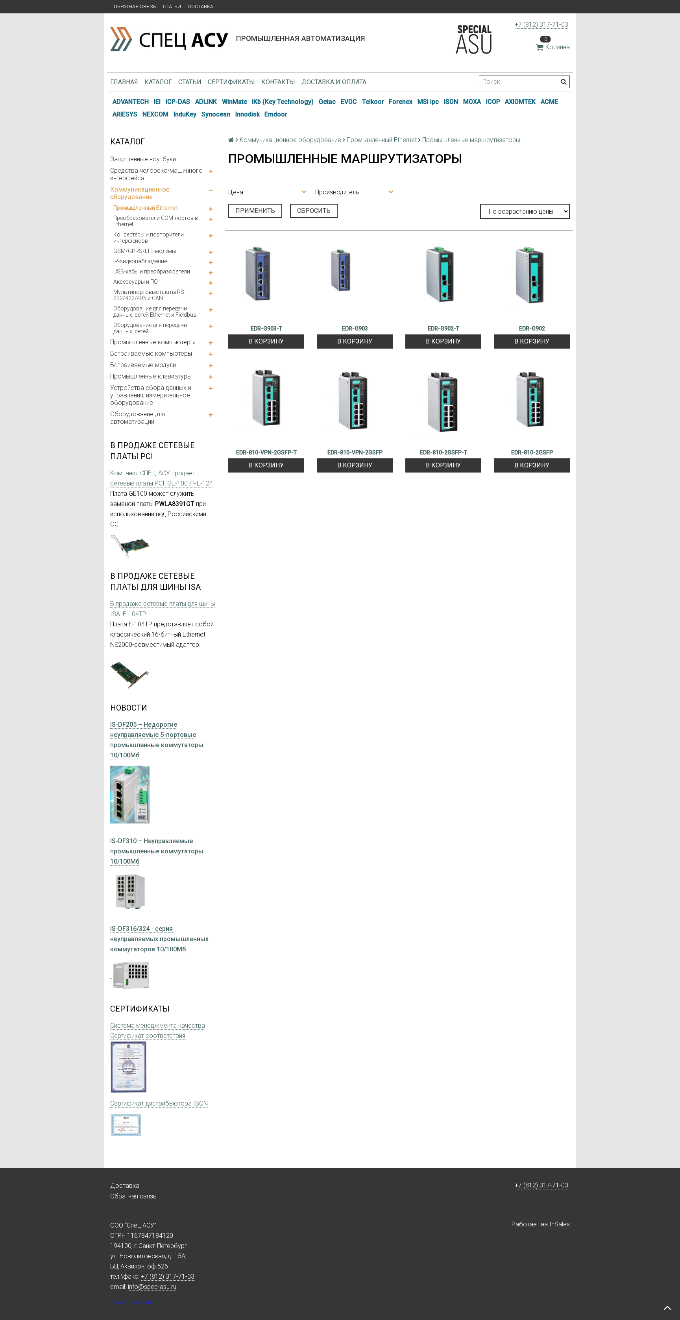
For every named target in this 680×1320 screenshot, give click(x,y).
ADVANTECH (131, 101)
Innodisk (247, 114)
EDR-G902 (532, 328)
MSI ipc (428, 101)
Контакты (278, 82)
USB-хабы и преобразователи (151, 271)
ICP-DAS (178, 101)
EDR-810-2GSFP (532, 452)
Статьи (172, 6)
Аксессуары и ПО (135, 282)
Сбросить (314, 210)
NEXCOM (155, 114)
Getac (327, 101)
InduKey (185, 114)
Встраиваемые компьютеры (151, 353)
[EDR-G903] (355, 281)
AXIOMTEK (520, 101)
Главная (124, 82)
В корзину (266, 341)
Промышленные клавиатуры (151, 376)
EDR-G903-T (266, 328)
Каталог (158, 82)
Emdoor (275, 114)
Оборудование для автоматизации (137, 417)
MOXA (472, 101)
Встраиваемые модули (143, 365)
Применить (255, 210)
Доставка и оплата (333, 82)
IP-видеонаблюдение (140, 261)
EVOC (349, 101)
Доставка (200, 6)
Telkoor (373, 101)
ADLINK (206, 101)
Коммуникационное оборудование (140, 193)
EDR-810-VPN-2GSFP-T (266, 452)
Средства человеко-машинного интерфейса (156, 174)
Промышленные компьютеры (152, 342)
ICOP (493, 101)
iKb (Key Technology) (283, 101)
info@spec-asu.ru (152, 1286)
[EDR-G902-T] (443, 281)
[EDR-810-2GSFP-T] (443, 405)
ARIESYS (125, 114)
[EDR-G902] (532, 281)
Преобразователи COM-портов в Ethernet (155, 221)
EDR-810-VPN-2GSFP (354, 452)
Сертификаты (231, 82)
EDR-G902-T (443, 328)
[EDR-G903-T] (266, 281)
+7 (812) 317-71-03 (541, 24)
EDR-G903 (355, 328)
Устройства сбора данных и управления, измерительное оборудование (150, 395)
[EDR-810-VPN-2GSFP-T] (266, 405)
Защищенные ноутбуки (143, 159)
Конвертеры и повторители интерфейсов (148, 237)
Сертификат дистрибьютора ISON (159, 1103)
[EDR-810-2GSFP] (532, 405)
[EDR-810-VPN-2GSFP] (355, 405)
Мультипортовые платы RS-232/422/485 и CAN (149, 295)
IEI (157, 101)
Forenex (400, 101)
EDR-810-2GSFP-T (443, 452)
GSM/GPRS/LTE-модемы (144, 251)
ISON (451, 101)
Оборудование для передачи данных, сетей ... (150, 328)
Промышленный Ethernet (145, 208)
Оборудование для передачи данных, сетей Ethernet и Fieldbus (154, 311)
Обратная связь (135, 6)
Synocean (215, 114)
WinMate (234, 101)
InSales (559, 1224)
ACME (549, 101)
